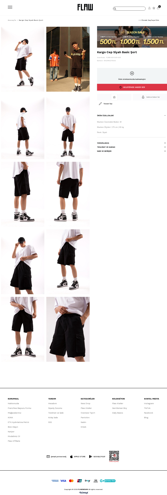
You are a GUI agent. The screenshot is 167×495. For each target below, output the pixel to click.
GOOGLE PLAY (99, 456)
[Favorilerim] (154, 9)
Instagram (149, 403)
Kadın (83, 422)
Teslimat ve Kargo (106, 147)
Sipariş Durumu (55, 408)
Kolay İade (53, 417)
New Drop (85, 403)
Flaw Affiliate (14, 441)
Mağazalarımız (14, 412)
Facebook (148, 412)
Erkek (83, 427)
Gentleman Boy (119, 408)
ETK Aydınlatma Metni (18, 422)
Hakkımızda (13, 403)
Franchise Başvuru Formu (19, 408)
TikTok (147, 408)
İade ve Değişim (104, 151)
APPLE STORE (79, 456)
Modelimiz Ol (14, 436)
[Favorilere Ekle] (114, 97)
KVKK (10, 417)
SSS (50, 422)
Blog (146, 417)
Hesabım (52, 403)
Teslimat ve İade (56, 412)
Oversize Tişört (88, 412)
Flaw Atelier (86, 408)
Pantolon (85, 417)
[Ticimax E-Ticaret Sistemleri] (83, 493)
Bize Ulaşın (13, 427)
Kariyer (11, 431)
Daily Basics (117, 412)
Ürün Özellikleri (105, 115)
